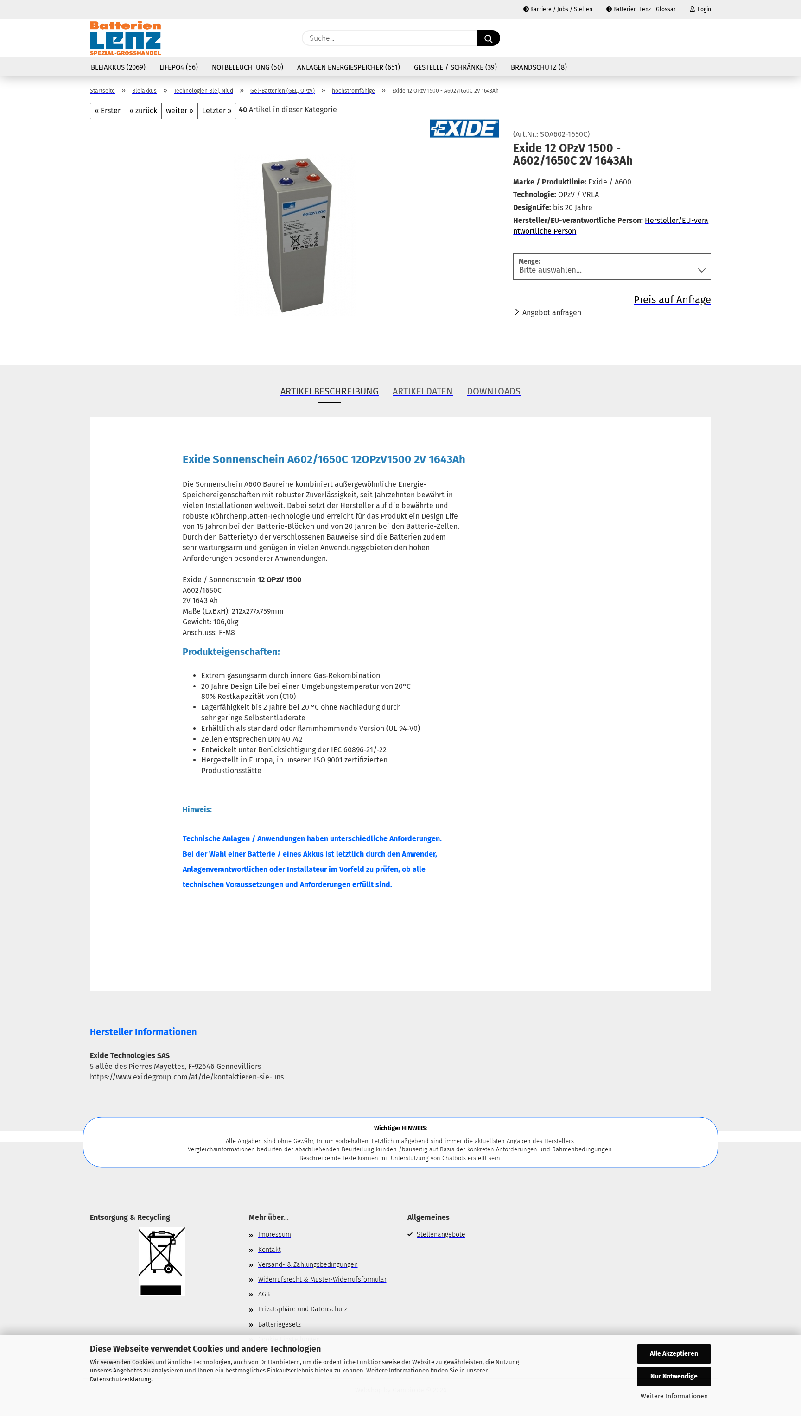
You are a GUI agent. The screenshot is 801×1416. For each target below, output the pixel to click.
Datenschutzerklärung (120, 1379)
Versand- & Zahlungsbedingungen (308, 1265)
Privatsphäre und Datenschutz (302, 1309)
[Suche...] (488, 38)
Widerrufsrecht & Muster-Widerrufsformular (322, 1279)
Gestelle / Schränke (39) (455, 67)
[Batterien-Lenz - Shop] (125, 38)
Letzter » (217, 110)
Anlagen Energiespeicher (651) (348, 67)
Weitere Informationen (674, 1396)
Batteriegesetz (279, 1324)
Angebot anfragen (551, 312)
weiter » (179, 110)
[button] (706, 38)
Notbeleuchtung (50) (247, 67)
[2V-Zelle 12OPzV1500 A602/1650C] (295, 234)
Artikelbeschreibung (329, 391)
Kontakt (269, 1250)
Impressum (274, 1234)
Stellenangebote (441, 1234)
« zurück (143, 110)
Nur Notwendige (674, 1376)
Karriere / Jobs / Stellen (560, 9)
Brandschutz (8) (539, 67)
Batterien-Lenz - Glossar (644, 9)
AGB (264, 1294)
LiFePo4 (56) (178, 67)
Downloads (494, 391)
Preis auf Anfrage (672, 299)
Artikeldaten (423, 391)
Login (703, 9)
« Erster (108, 110)
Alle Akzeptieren (674, 1354)
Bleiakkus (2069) (118, 67)
